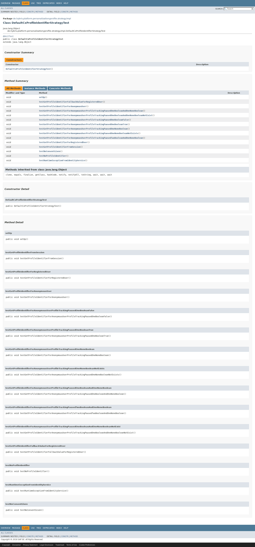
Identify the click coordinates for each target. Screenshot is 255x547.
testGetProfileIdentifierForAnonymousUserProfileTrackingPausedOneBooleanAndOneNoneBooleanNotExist (95, 115)
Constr (30, 12)
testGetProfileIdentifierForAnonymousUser (62, 106)
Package (16, 3)
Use (33, 3)
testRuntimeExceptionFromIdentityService (62, 160)
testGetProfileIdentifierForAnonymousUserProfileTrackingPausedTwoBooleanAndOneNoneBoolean (91, 138)
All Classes (7, 8)
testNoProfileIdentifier (52, 156)
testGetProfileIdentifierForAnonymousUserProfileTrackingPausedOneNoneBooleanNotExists (88, 133)
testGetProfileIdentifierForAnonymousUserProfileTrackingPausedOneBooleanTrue (83, 124)
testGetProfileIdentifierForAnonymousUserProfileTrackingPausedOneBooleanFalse (84, 120)
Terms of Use (71, 545)
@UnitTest (8, 36)
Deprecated (48, 3)
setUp (42, 97)
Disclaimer (16, 545)
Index (59, 3)
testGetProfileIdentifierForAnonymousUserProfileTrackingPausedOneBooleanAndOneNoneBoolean (91, 111)
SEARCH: (219, 9)
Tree (38, 3)
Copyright (6, 545)
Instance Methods (34, 88)
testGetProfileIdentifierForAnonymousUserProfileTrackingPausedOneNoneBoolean (83, 129)
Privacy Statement (30, 545)
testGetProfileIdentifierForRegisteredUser (63, 142)
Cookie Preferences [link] (87, 545)
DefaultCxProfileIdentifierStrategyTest (28, 69)
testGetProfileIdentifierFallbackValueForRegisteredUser (71, 102)
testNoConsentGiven (49, 151)
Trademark (59, 545)
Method (39, 12)
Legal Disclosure (46, 545)
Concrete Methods (60, 88)
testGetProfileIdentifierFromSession (59, 147)
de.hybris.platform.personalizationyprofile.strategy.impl (42, 18)
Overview (5, 3)
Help (66, 3)
